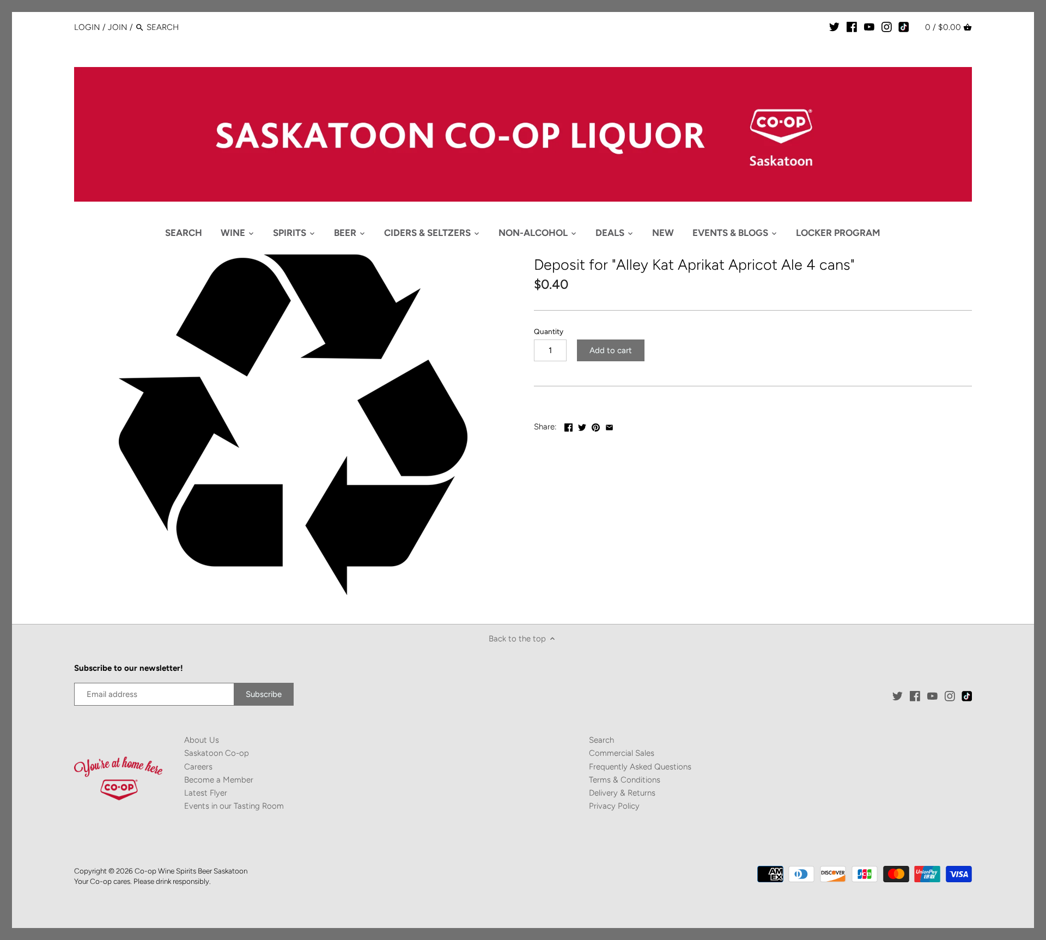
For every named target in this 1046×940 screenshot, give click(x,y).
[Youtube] (869, 26)
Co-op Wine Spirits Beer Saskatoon (191, 870)
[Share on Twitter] (582, 425)
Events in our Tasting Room (234, 806)
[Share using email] (609, 425)
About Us (201, 740)
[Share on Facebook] (568, 425)
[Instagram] (886, 26)
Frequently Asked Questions (640, 767)
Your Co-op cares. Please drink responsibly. (142, 881)
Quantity (548, 331)
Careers (198, 767)
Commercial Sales (621, 753)
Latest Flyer (205, 793)
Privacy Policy (614, 806)
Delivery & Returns (622, 793)
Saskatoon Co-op (216, 753)
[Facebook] (852, 26)
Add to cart (610, 350)
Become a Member (218, 780)
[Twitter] (834, 26)
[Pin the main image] (596, 425)
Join (117, 27)
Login (87, 27)
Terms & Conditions (624, 780)
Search (601, 740)
